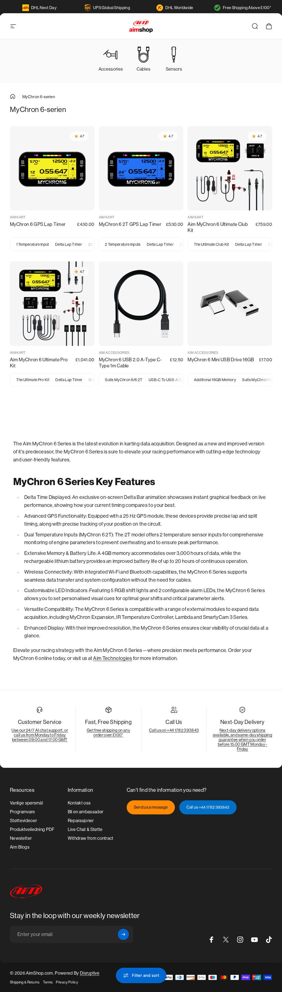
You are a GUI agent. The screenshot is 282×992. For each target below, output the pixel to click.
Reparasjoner (81, 820)
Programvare (22, 811)
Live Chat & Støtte (85, 829)
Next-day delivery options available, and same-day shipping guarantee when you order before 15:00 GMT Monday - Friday (242, 739)
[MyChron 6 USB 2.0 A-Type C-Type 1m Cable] (141, 303)
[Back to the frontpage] (12, 96)
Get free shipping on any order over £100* (108, 732)
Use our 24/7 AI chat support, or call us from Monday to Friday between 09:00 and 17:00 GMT (40, 735)
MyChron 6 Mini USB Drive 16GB (221, 359)
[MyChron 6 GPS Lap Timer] (52, 168)
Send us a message (151, 807)
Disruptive (89, 973)
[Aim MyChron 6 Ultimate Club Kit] (230, 168)
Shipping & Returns (25, 982)
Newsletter (21, 838)
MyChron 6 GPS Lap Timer (38, 224)
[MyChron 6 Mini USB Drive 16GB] (230, 303)
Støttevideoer (23, 820)
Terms (48, 982)
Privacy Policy (67, 982)
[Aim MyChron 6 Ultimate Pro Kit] (52, 303)
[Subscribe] (123, 934)
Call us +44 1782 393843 (207, 807)
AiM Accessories (114, 353)
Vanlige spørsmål (26, 803)
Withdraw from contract (90, 838)
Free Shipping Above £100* (247, 7)
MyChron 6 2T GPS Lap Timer (130, 224)
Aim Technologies (112, 658)
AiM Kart (18, 217)
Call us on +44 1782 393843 (174, 730)
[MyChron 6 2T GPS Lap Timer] (141, 168)
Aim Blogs (19, 847)
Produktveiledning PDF (32, 829)
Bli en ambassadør (85, 811)
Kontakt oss (79, 803)
